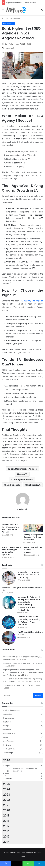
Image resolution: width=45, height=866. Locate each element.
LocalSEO (23, 474)
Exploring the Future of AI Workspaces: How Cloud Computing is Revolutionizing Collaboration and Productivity (29, 603)
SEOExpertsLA (33, 485)
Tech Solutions (9, 749)
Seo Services (15, 18)
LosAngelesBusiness (22, 479)
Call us (22, 857)
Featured (6, 722)
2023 (6, 795)
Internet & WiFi (9, 733)
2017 (6, 826)
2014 (6, 842)
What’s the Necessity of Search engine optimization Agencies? (11, 551)
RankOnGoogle (12, 485)
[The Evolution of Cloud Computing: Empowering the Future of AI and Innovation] (9, 622)
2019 (6, 815)
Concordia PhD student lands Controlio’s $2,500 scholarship (29, 575)
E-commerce (8, 718)
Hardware (7, 730)
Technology (8, 753)
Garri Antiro (9, 44)
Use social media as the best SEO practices (33, 549)
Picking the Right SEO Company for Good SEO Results (33, 537)
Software (7, 745)
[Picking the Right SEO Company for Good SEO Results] (33, 528)
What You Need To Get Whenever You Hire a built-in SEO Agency (10, 528)
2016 (6, 831)
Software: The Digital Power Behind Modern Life (22, 663)
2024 (6, 789)
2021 (6, 805)
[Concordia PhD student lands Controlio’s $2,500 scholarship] (9, 578)
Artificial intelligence (11, 710)
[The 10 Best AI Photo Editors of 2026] (9, 638)
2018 (6, 821)
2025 (6, 784)
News (5, 737)
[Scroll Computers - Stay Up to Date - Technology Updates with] (16, 10)
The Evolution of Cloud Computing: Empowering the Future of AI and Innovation (29, 620)
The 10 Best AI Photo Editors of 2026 (18, 685)
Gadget (6, 726)
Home (5, 18)
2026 (6, 760)
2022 (6, 800)
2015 (6, 837)
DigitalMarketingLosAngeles (23, 469)
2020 (6, 810)
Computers (7, 714)
